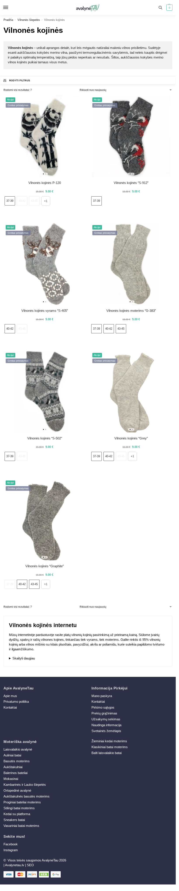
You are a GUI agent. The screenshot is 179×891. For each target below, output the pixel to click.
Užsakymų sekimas (105, 719)
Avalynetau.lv (14, 865)
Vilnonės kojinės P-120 (44, 183)
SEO (30, 865)
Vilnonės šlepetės (28, 20)
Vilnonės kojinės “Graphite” (44, 566)
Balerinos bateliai (15, 773)
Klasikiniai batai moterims (109, 747)
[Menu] (9, 7)
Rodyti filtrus (19, 80)
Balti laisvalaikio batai (106, 753)
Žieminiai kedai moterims (109, 741)
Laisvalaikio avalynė (17, 749)
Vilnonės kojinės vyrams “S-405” (44, 310)
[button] (168, 8)
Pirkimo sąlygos (102, 707)
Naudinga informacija (106, 725)
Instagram (10, 850)
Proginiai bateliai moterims (22, 802)
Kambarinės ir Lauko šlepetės (24, 784)
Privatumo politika (16, 701)
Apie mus (10, 696)
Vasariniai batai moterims (21, 826)
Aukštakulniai (12, 767)
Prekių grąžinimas (104, 713)
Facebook (10, 844)
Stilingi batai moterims (19, 808)
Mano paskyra (102, 696)
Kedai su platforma (16, 814)
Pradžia (8, 20)
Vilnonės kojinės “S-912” (131, 183)
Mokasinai (10, 779)
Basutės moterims (16, 761)
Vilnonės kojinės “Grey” (131, 438)
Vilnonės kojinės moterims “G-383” (131, 310)
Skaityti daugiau (23, 658)
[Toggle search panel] (160, 7)
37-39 (9, 200)
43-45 (34, 200)
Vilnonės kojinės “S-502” (44, 438)
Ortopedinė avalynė (17, 790)
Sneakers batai (14, 820)
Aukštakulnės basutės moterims (26, 796)
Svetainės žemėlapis (106, 731)
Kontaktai (10, 707)
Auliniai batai (12, 755)
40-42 (22, 200)
